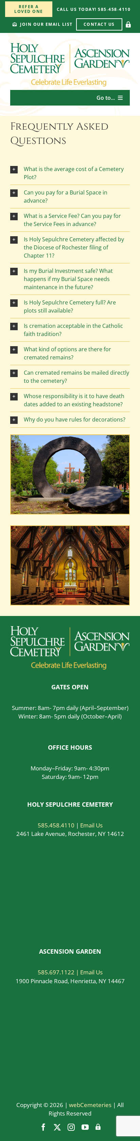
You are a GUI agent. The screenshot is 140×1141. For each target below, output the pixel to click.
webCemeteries (90, 1105)
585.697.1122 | (59, 972)
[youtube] (85, 1127)
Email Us (91, 825)
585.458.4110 (56, 825)
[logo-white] (70, 629)
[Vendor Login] (128, 24)
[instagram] (71, 1127)
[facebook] (43, 1127)
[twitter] (57, 1127)
